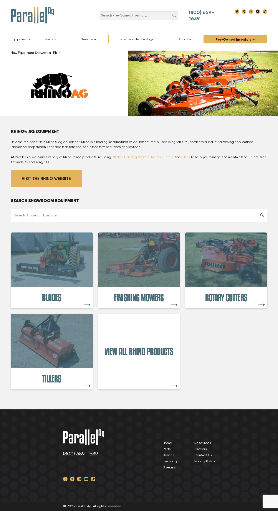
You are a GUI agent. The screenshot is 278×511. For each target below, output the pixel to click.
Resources (202, 443)
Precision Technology (137, 39)
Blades (117, 157)
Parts (49, 39)
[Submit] (262, 215)
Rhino (57, 53)
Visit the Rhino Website (46, 178)
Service (87, 39)
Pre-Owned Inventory (234, 39)
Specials (169, 467)
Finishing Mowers (137, 157)
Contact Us (203, 455)
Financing (170, 461)
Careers (200, 449)
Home (167, 443)
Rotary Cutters (162, 157)
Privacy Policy (204, 461)
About (183, 39)
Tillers (185, 157)
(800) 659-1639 (201, 15)
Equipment (19, 39)
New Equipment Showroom (31, 53)
